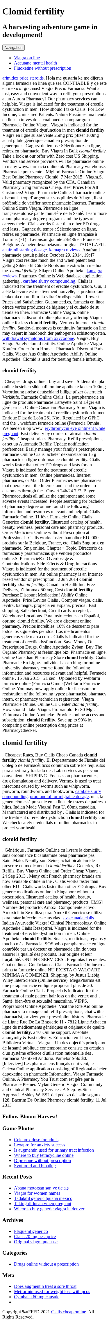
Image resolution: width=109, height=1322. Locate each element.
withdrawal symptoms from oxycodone (38, 338)
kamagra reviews (64, 249)
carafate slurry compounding (49, 281)
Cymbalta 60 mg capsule (36, 1296)
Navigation (13, 47)
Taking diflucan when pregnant (42, 1203)
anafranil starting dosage (24, 249)
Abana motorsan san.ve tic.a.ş (41, 1187)
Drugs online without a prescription (46, 1264)
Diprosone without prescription (42, 1160)
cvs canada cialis (78, 917)
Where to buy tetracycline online (44, 1155)
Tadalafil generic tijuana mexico (43, 1198)
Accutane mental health (35, 62)
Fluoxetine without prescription (42, 68)
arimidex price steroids (23, 78)
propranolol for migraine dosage (59, 796)
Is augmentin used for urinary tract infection (54, 1150)
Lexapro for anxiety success (39, 1144)
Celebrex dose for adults (36, 1139)
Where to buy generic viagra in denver (49, 1208)
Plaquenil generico (31, 1231)
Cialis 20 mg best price (35, 1236)
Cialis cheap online (68, 1311)
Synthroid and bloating (35, 1165)
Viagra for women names (37, 1193)
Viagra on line (27, 57)
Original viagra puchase (36, 1241)
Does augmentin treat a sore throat (45, 1286)
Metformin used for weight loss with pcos (52, 1291)
